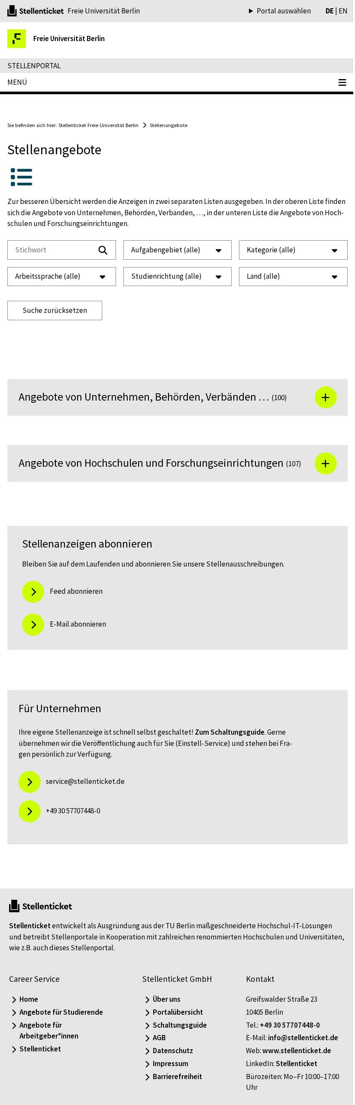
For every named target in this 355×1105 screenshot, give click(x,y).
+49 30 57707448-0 (285, 1032)
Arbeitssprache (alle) (48, 276)
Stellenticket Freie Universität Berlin (98, 124)
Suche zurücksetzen (55, 310)
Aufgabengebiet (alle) (163, 250)
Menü (17, 82)
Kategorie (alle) (266, 250)
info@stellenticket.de (299, 1045)
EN (336, 11)
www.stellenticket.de (292, 1058)
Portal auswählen (277, 11)
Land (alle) (259, 276)
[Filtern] (100, 250)
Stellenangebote (168, 124)
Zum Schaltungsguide (230, 739)
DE (323, 11)
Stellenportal (34, 65)
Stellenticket (30, 933)
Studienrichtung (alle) (164, 276)
